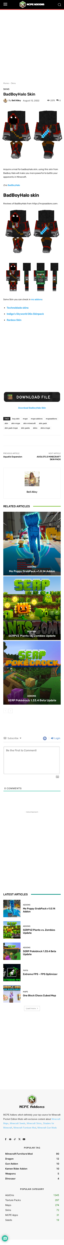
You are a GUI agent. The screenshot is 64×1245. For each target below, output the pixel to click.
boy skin (16, 418)
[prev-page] (5, 711)
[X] (19, 1139)
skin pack (43, 423)
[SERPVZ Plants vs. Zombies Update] (32, 608)
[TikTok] (14, 1139)
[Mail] (10, 1139)
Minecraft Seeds (17, 1123)
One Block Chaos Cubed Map (39, 995)
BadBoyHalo (14, 185)
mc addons (36, 299)
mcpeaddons (51, 418)
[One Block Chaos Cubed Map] (12, 994)
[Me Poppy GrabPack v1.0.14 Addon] (32, 543)
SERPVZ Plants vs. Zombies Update (32, 635)
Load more (31, 1008)
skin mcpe (15, 423)
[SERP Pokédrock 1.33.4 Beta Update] (32, 673)
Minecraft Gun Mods (47, 1127)
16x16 (25, 970)
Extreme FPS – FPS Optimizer (40, 974)
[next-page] (11, 711)
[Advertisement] (32, 43)
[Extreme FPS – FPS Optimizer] (12, 972)
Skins (13, 83)
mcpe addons (37, 418)
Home (6, 83)
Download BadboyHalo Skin (32, 408)
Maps (25, 992)
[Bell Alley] (6, 100)
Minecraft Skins (34, 1123)
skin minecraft (29, 423)
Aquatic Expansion (12, 456)
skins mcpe (45, 428)
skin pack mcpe (11, 428)
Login (57, 738)
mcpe (25, 418)
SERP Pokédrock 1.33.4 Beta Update (32, 700)
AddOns (31, 567)
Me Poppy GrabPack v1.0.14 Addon (32, 571)
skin (6, 423)
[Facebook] (5, 1139)
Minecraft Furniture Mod (24, 1127)
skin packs (25, 428)
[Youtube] (24, 1139)
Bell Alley (16, 100)
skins (35, 428)
